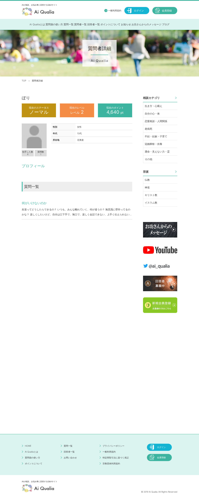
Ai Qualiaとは (37, 24)
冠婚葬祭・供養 (153, 144)
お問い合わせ (70, 457)
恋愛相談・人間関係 (156, 121)
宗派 (146, 171)
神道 (147, 187)
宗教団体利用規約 (111, 463)
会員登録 (167, 10)
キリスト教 (151, 195)
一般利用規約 (114, 10)
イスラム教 (151, 202)
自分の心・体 (152, 113)
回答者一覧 (93, 24)
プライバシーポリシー (113, 445)
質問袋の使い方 (54, 24)
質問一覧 (69, 24)
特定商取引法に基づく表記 (116, 457)
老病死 (148, 128)
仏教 (147, 179)
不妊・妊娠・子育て (156, 136)
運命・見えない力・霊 (157, 151)
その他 (148, 159)
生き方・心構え (153, 106)
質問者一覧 (80, 24)
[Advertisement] (160, 365)
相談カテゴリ (151, 97)
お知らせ (126, 24)
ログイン (139, 10)
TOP (24, 80)
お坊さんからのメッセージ (146, 24)
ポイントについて (110, 24)
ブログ (165, 24)
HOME (28, 445)
